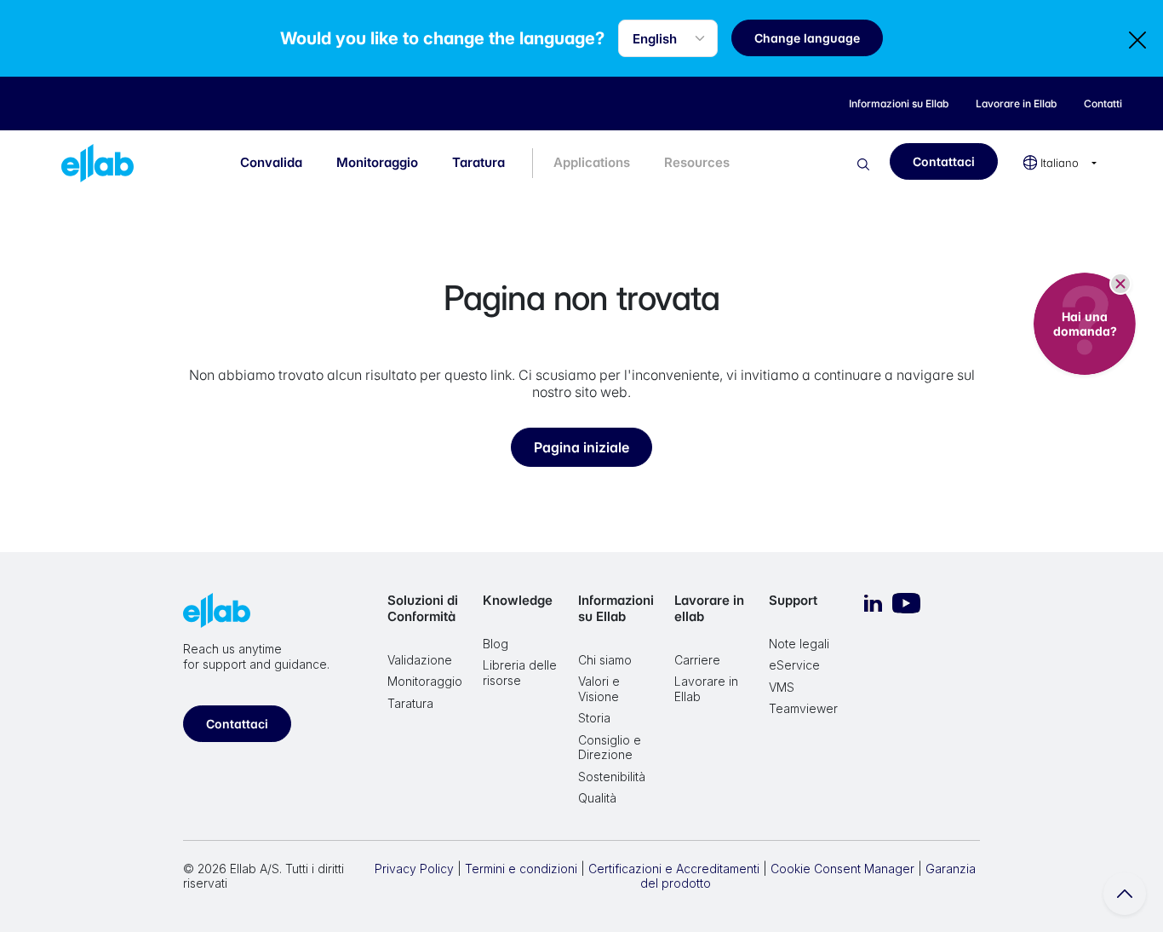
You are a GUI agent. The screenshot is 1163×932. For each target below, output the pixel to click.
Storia (594, 718)
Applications (591, 162)
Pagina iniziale (581, 447)
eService (794, 665)
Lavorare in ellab (709, 608)
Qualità (597, 798)
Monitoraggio (377, 162)
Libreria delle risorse (520, 672)
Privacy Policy (414, 868)
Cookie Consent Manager (842, 868)
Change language (807, 38)
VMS (781, 687)
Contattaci (944, 161)
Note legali (799, 643)
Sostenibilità (611, 776)
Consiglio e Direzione (609, 747)
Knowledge (518, 600)
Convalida (271, 162)
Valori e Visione (599, 689)
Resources (697, 162)
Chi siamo (605, 660)
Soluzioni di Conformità (422, 608)
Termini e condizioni (521, 868)
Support (793, 600)
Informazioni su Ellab (616, 608)
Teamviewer (803, 708)
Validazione (419, 660)
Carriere (697, 660)
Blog (495, 643)
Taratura (478, 162)
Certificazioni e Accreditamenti (673, 868)
